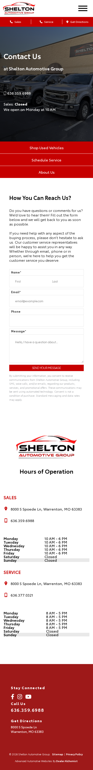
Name (16, 272)
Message (18, 331)
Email (16, 292)
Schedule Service (46, 159)
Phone (16, 312)
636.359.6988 (19, 93)
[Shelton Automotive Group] (23, 8)
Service (48, 22)
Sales (17, 22)
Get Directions (79, 22)
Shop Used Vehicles (47, 147)
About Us (47, 172)
